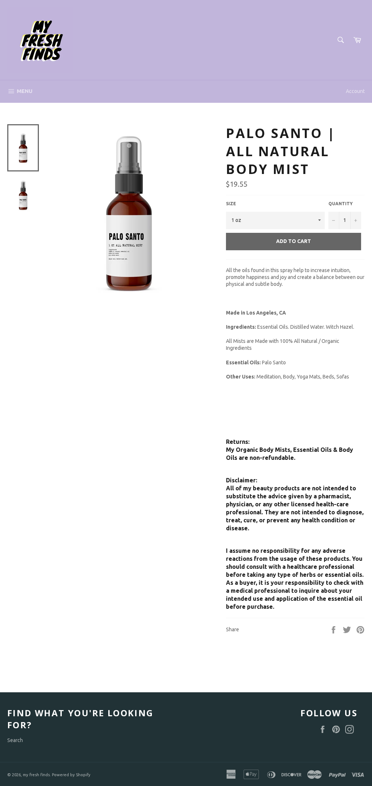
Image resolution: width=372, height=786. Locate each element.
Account (355, 91)
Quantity (340, 203)
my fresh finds (36, 775)
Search (15, 740)
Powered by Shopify (71, 775)
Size (231, 203)
